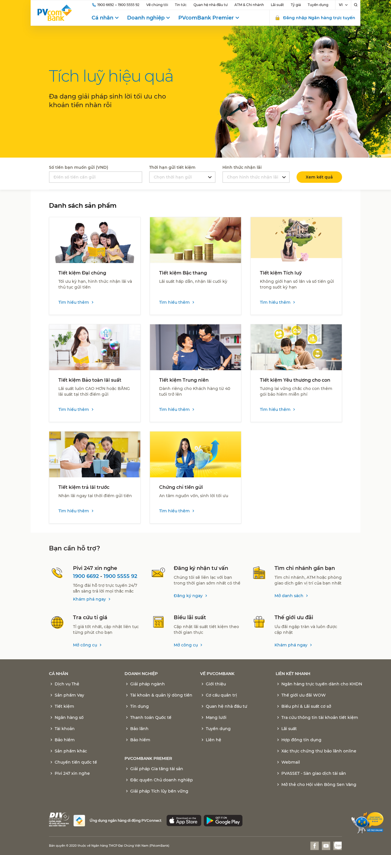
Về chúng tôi (157, 5)
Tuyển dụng (318, 5)
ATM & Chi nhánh (249, 5)
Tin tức (181, 5)
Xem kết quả (319, 177)
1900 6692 (105, 5)
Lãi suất (277, 5)
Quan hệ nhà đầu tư (210, 5)
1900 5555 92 (128, 5)
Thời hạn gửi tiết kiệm (172, 167)
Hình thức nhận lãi (242, 167)
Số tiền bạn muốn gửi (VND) (78, 167)
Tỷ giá (296, 5)
